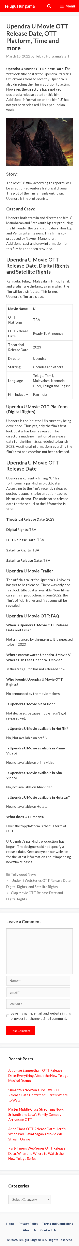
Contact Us (48, 1230)
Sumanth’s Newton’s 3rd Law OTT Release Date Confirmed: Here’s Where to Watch (38, 1095)
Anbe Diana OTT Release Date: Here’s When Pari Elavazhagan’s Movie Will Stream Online (37, 1134)
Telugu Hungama (19, 6)
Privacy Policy (28, 1223)
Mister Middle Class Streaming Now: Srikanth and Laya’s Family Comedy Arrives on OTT (36, 1114)
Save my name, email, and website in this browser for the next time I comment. (41, 1016)
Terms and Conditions (57, 1223)
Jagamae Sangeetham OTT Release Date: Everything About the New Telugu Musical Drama (38, 1075)
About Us (29, 1230)
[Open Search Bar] (49, 6)
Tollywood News (23, 874)
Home (10, 1223)
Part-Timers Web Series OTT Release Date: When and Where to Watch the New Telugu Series (36, 1153)
